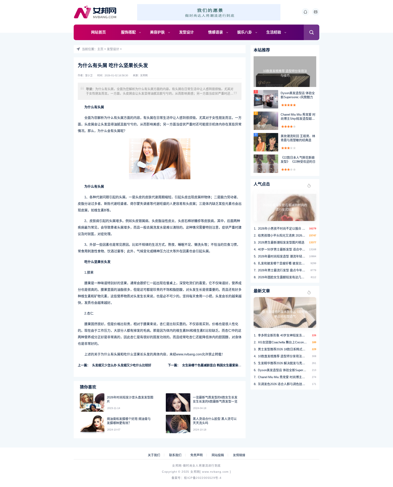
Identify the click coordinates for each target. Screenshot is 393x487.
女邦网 (144, 75)
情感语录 (215, 32)
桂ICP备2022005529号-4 (202, 477)
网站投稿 (218, 455)
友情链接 (239, 455)
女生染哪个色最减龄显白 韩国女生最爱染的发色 (214, 365)
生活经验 (273, 32)
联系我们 (175, 455)
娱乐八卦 (244, 32)
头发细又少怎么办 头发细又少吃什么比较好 (121, 365)
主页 (100, 49)
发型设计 (186, 32)
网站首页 (98, 32)
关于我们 (154, 455)
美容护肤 (157, 32)
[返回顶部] (380, 433)
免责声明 (196, 455)
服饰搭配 (128, 32)
